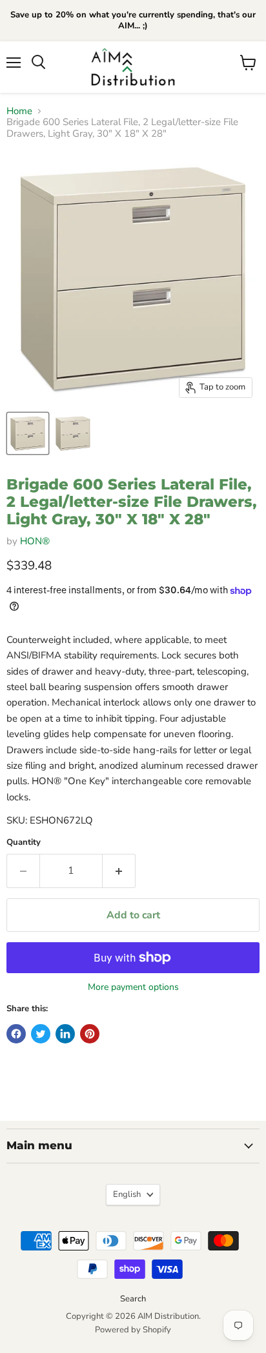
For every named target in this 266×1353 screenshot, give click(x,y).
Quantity (23, 842)
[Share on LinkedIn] (65, 1033)
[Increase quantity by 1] (119, 870)
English (127, 1194)
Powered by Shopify (133, 1330)
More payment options (133, 987)
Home (19, 111)
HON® (35, 541)
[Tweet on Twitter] (40, 1033)
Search (133, 1299)
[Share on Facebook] (16, 1033)
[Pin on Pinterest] (89, 1033)
